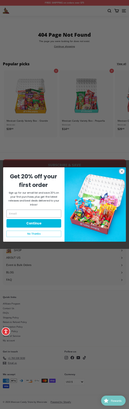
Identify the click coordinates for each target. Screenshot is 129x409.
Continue (33, 223)
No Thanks (34, 234)
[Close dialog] (122, 171)
